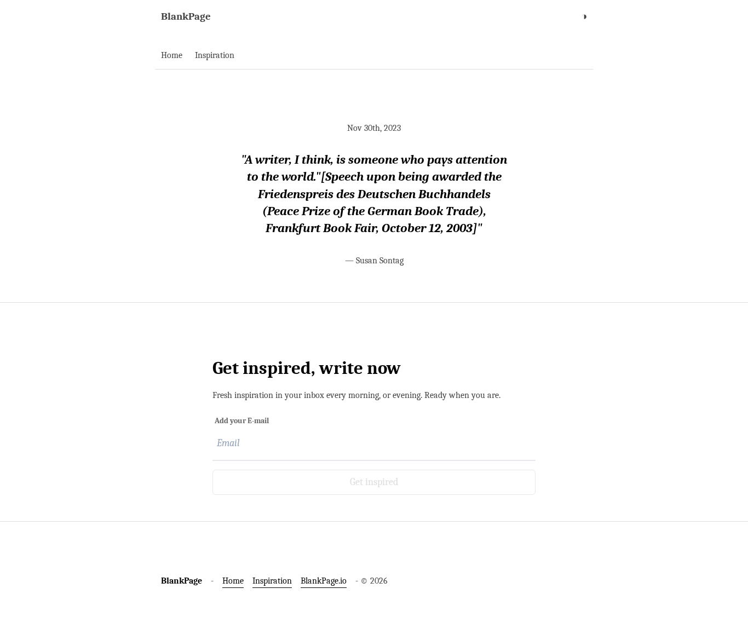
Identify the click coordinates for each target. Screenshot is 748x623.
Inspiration (272, 581)
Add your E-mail (242, 420)
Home (233, 581)
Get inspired (374, 482)
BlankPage (186, 16)
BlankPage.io (324, 581)
